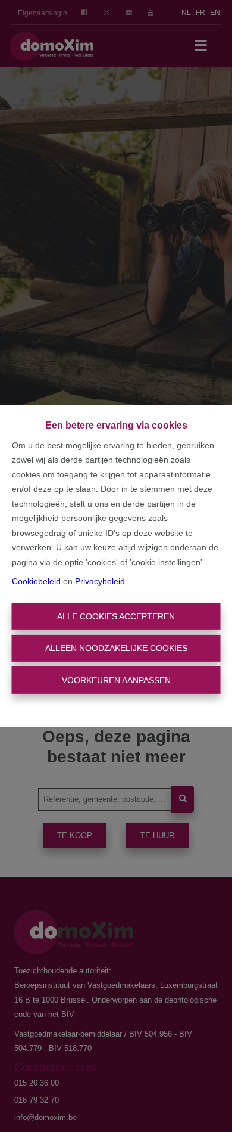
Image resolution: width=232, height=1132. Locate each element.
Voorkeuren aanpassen (116, 679)
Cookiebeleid (36, 581)
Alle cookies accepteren (116, 616)
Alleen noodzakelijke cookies (116, 648)
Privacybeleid (100, 581)
